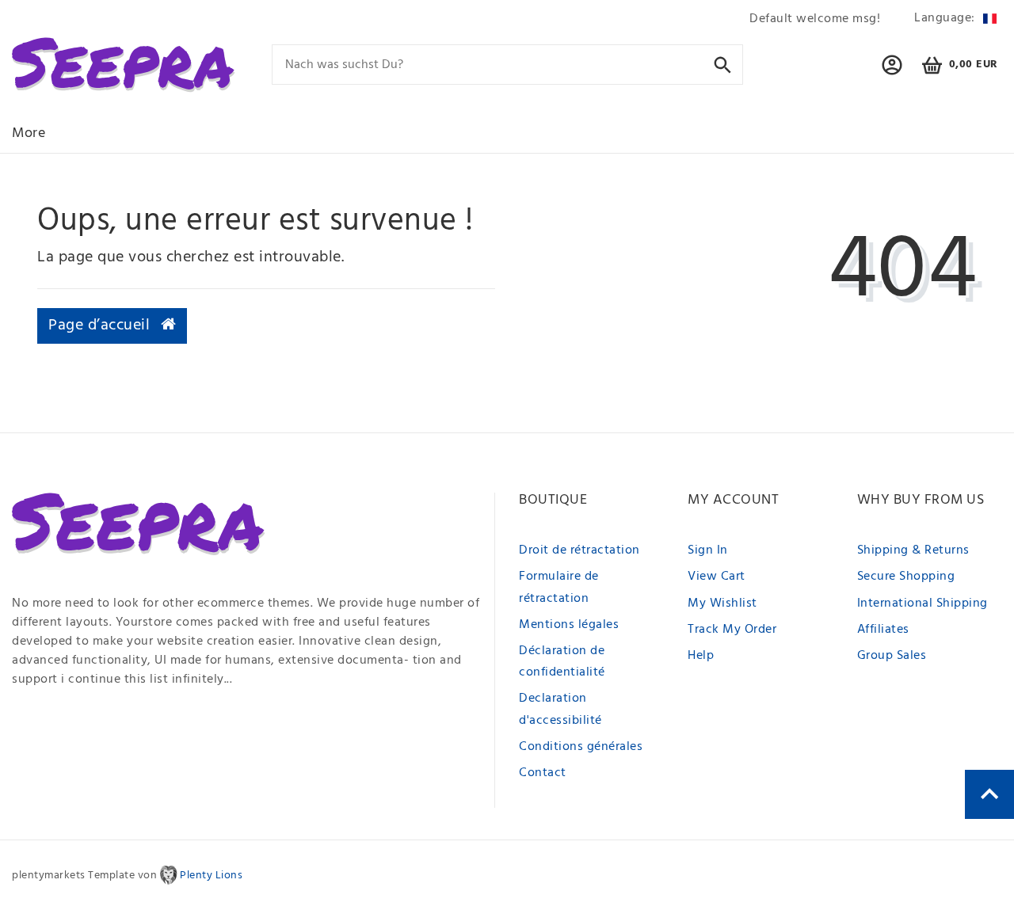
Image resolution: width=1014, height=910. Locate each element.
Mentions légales (569, 625)
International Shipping (922, 603)
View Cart (716, 576)
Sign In (708, 550)
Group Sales (892, 655)
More (28, 133)
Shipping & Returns (913, 550)
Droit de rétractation (579, 550)
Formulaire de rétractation (559, 587)
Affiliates (883, 629)
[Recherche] (722, 63)
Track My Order (732, 629)
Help (701, 655)
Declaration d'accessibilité (560, 709)
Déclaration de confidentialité (562, 662)
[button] (892, 72)
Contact (542, 773)
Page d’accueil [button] (101, 325)
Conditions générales (580, 747)
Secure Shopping (906, 576)
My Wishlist (722, 603)
